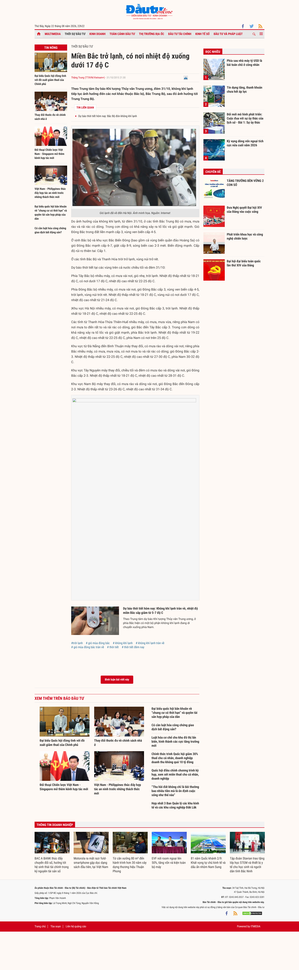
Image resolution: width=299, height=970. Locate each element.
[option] (52, 852)
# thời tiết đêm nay (133, 647)
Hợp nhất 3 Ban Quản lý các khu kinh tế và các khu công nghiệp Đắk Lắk (175, 805)
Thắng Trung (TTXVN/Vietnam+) (88, 77)
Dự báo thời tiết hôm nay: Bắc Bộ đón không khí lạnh (107, 116)
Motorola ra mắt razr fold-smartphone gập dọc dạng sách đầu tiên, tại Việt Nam (91, 862)
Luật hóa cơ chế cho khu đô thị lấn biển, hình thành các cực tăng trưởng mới (175, 742)
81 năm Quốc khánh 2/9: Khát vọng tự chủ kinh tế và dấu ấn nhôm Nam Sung (208, 862)
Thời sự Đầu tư (75, 34)
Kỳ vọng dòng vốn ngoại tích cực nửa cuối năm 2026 (245, 143)
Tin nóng (50, 48)
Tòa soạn (55, 926)
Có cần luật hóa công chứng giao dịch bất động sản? (173, 727)
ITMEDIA (255, 926)
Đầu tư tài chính (179, 34)
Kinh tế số (202, 34)
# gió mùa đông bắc (98, 643)
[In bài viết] (186, 77)
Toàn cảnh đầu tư (122, 34)
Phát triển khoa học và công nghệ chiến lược (245, 236)
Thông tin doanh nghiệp (55, 825)
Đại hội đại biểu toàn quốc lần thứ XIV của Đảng (244, 263)
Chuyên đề (213, 172)
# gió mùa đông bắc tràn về (87, 647)
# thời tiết (113, 647)
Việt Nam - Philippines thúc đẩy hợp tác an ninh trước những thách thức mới (50, 193)
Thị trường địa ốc (151, 34)
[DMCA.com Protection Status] (252, 913)
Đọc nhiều (212, 52)
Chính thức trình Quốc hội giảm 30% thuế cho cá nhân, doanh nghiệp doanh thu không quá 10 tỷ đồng (175, 758)
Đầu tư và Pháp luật (228, 34)
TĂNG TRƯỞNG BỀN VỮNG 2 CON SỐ (245, 183)
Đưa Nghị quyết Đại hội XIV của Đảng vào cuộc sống (244, 210)
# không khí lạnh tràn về (150, 643)
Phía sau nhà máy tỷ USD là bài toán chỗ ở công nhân (244, 63)
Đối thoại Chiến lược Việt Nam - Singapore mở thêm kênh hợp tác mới (49, 154)
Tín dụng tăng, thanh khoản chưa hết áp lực (244, 89)
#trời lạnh (77, 643)
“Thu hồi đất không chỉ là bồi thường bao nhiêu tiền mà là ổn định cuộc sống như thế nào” (175, 791)
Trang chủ (40, 926)
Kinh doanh (97, 34)
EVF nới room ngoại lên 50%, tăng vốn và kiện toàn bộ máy (169, 862)
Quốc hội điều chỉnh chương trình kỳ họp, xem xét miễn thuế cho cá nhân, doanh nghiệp (175, 774)
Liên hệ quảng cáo (76, 926)
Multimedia (53, 34)
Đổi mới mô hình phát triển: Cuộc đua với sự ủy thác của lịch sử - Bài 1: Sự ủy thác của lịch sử (245, 118)
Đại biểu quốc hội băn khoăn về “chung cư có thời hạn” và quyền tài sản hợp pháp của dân (174, 713)
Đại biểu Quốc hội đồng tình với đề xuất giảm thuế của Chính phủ (50, 80)
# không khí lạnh (123, 643)
